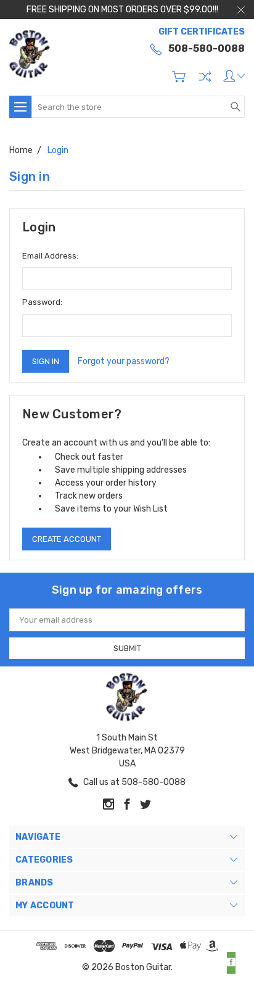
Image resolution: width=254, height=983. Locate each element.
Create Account (66, 539)
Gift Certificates (201, 32)
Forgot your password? (124, 361)
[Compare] (204, 76)
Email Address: (50, 255)
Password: (42, 302)
